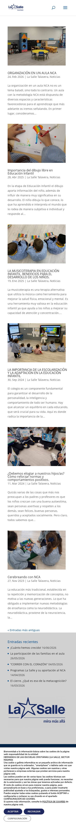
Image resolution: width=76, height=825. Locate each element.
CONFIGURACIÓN (17, 818)
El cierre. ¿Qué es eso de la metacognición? (38, 681)
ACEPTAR (13, 811)
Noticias (55, 77)
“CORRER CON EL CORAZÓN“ (29, 664)
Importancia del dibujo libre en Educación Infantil (30, 171)
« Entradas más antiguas (24, 630)
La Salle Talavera (37, 77)
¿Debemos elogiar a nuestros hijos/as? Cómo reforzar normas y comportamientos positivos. (36, 476)
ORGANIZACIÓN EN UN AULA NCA (32, 73)
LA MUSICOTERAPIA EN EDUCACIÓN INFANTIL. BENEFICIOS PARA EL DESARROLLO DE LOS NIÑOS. (33, 274)
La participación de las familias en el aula (37, 653)
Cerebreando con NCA (24, 577)
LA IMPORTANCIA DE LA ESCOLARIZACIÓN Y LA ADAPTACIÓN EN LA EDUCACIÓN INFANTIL (37, 373)
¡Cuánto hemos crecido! (25, 648)
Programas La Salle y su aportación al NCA (37, 670)
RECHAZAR (34, 811)
